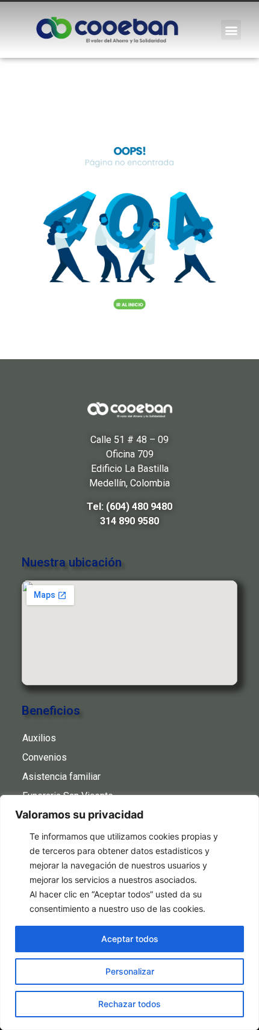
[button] (231, 30)
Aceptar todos (129, 939)
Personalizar (129, 971)
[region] (129, 912)
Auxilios (39, 738)
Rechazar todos (129, 1004)
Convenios (44, 757)
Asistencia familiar (61, 776)
